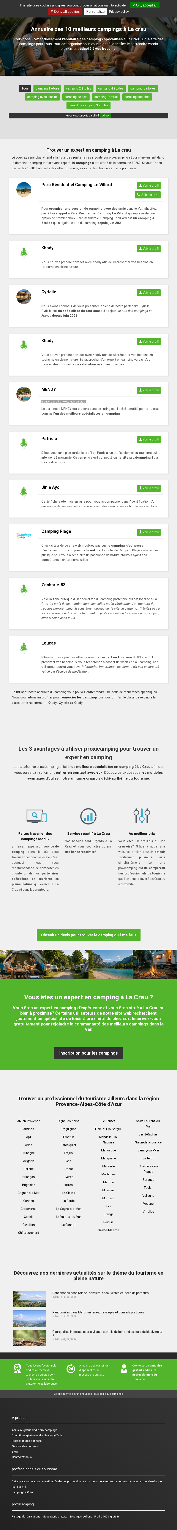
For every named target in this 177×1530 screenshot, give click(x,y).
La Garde (69, 1201)
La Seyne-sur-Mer (68, 1209)
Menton (108, 1182)
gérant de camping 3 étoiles (88, 105)
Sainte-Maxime (108, 1230)
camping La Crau (22, 1492)
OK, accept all (146, 5)
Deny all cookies (66, 11)
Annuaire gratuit (21, 1430)
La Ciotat (68, 1193)
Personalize (95, 11)
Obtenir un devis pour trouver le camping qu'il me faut (88, 935)
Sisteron (148, 1158)
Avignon (28, 1161)
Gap (68, 1161)
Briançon (28, 1177)
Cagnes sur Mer (29, 1193)
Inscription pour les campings (88, 1053)
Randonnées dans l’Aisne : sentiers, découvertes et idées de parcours (100, 1293)
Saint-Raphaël (148, 1134)
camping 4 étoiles (110, 88)
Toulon (148, 1187)
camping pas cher (137, 97)
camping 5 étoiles (143, 88)
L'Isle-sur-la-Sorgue (108, 1129)
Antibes (28, 1129)
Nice (109, 1206)
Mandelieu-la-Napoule (108, 1139)
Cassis (28, 1217)
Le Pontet (108, 1121)
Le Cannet (69, 1225)
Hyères (68, 1177)
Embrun (68, 1137)
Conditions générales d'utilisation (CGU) (37, 1435)
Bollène (29, 1169)
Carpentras (28, 1209)
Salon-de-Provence (148, 1142)
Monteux (108, 1198)
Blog (15, 1451)
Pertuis (108, 1222)
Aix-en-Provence (28, 1121)
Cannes (28, 1201)
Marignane (108, 1158)
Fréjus (68, 1153)
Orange (108, 1214)
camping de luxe (76, 97)
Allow (105, 115)
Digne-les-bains (68, 1121)
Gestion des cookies (25, 1446)
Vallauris (148, 1195)
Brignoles (28, 1185)
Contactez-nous (22, 1457)
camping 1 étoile (47, 88)
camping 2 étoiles (78, 88)
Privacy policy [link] (119, 11)
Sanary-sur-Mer (148, 1150)
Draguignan (68, 1129)
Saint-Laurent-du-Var (148, 1123)
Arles (28, 1145)
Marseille (108, 1166)
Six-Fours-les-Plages (148, 1169)
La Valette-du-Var (68, 1217)
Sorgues (148, 1179)
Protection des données (27, 1440)
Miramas (108, 1190)
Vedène (148, 1203)
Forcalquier (68, 1145)
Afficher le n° (149, 195)
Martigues (108, 1174)
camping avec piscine (42, 97)
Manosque (108, 1150)
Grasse (69, 1169)
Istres (69, 1185)
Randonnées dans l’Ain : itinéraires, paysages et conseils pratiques (98, 1312)
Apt (28, 1137)
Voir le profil (150, 185)
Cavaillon (28, 1225)
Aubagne (28, 1153)
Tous (25, 88)
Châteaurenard (28, 1232)
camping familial (106, 97)
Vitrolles (148, 1211)
